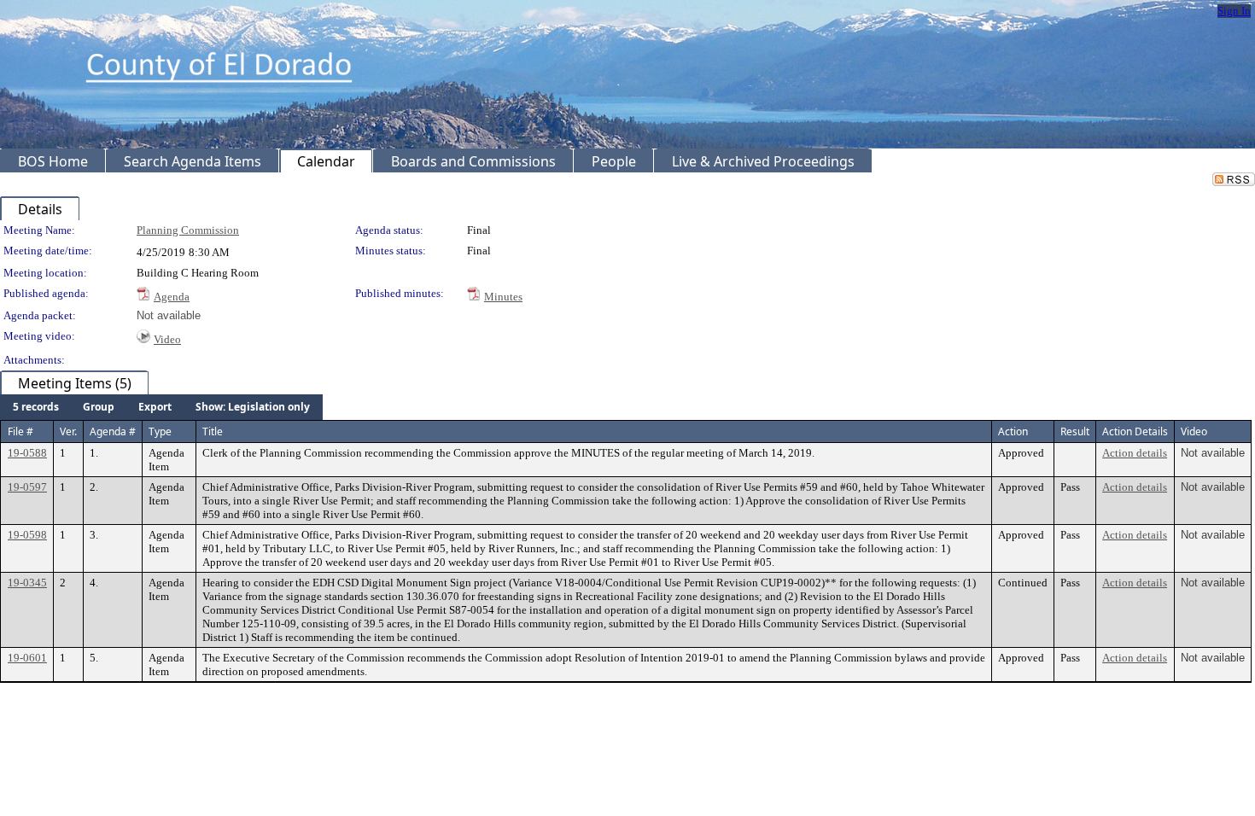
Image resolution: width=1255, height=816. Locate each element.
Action (1013, 431)
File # (20, 431)
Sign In (1234, 10)
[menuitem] (36, 407)
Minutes (503, 296)
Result (1074, 431)
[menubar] (161, 407)
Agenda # (113, 431)
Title (212, 431)
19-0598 (27, 534)
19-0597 (27, 487)
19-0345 (27, 582)
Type (160, 431)
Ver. (68, 431)
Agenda (172, 296)
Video (167, 339)
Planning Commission (188, 230)
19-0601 (27, 657)
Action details (1134, 452)
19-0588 (27, 452)
